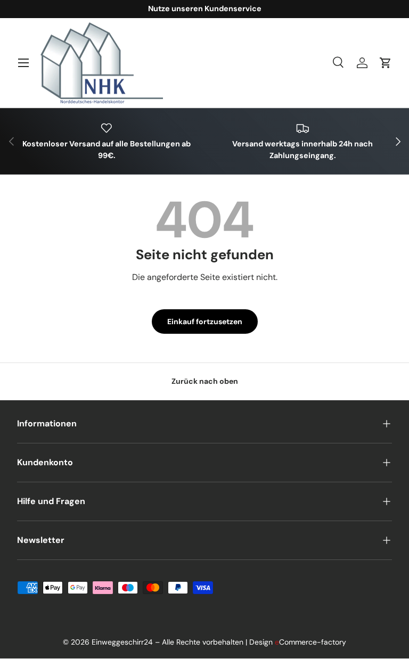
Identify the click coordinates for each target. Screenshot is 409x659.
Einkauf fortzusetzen (204, 321)
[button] (385, 63)
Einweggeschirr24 (122, 642)
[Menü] (23, 63)
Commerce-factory (310, 642)
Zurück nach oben (204, 381)
